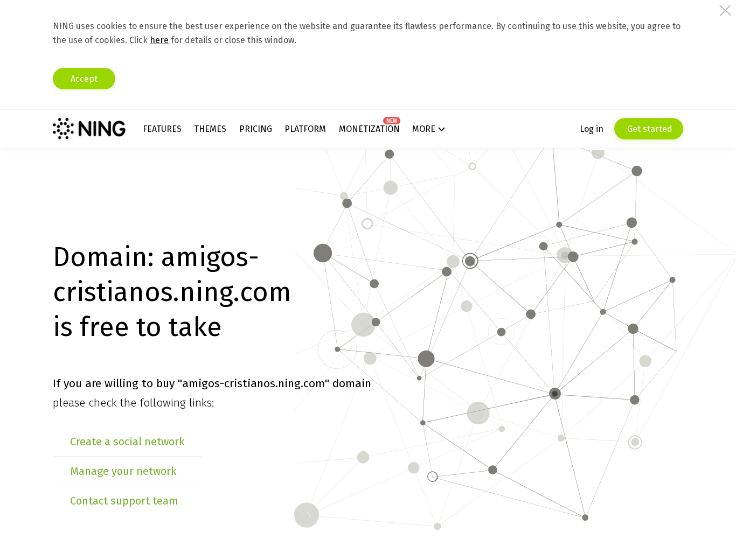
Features (162, 129)
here (159, 40)
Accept (84, 79)
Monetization (369, 129)
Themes (210, 129)
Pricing (255, 129)
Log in (591, 129)
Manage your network (123, 471)
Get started (648, 129)
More (423, 129)
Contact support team (124, 500)
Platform (305, 129)
